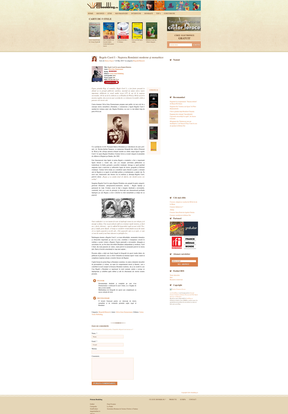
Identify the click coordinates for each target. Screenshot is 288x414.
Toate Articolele (175, 275)
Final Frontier (111, 404)
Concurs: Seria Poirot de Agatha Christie (182, 212)
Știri (110, 13)
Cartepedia (93, 406)
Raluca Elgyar (109, 61)
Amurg (172, 210)
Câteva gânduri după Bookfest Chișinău (182, 111)
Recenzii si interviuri (176, 280)
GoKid (92, 404)
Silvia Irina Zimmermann (115, 69)
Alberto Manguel (150, 42)
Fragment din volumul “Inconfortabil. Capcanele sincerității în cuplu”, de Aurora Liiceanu (183, 116)
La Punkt (110, 406)
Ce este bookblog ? (157, 399)
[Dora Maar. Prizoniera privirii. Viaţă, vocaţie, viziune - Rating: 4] (153, 146)
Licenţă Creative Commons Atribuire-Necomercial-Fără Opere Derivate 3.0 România (184, 294)
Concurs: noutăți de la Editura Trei (180, 215)
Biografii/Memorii (139, 61)
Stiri (171, 277)
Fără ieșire (134, 40)
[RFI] (184, 243)
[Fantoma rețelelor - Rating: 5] (153, 133)
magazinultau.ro (95, 411)
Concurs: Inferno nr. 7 (176, 207)
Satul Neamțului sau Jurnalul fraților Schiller (108, 42)
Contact (192, 399)
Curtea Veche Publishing (116, 73)
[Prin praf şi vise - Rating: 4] (153, 117)
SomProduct (94, 409)
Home (90, 13)
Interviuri (136, 13)
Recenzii (100, 13)
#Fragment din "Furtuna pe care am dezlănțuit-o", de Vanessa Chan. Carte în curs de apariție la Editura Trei (183, 123)
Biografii (148, 13)
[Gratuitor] (191, 229)
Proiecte (173, 399)
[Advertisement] (184, 78)
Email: (94, 341)
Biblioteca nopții (150, 40)
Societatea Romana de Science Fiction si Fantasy (122, 409)
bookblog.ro (103, 5)
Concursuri (169, 13)
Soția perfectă (121, 40)
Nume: (94, 333)
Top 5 (158, 13)
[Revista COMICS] (177, 229)
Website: (94, 349)
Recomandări (121, 13)
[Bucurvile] (160, 6)
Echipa (183, 399)
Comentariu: (96, 356)
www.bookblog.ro (174, 293)
